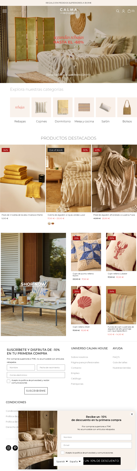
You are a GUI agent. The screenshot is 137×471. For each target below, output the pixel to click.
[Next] (133, 179)
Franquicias (77, 383)
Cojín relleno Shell (81, 327)
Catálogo (76, 378)
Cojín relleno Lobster (117, 273)
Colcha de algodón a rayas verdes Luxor (66, 215)
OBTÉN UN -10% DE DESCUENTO (96, 460)
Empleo (75, 373)
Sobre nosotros (79, 357)
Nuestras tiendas (122, 367)
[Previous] (3, 179)
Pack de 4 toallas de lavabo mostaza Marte (22, 215)
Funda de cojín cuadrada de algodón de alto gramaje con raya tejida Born (121, 329)
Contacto (76, 367)
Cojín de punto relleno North (83, 274)
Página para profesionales (85, 362)
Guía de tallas (120, 362)
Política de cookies (16, 421)
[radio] (49, 223)
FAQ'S (116, 357)
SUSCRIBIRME (36, 390)
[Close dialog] (132, 414)
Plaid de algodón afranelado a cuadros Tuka (114, 215)
